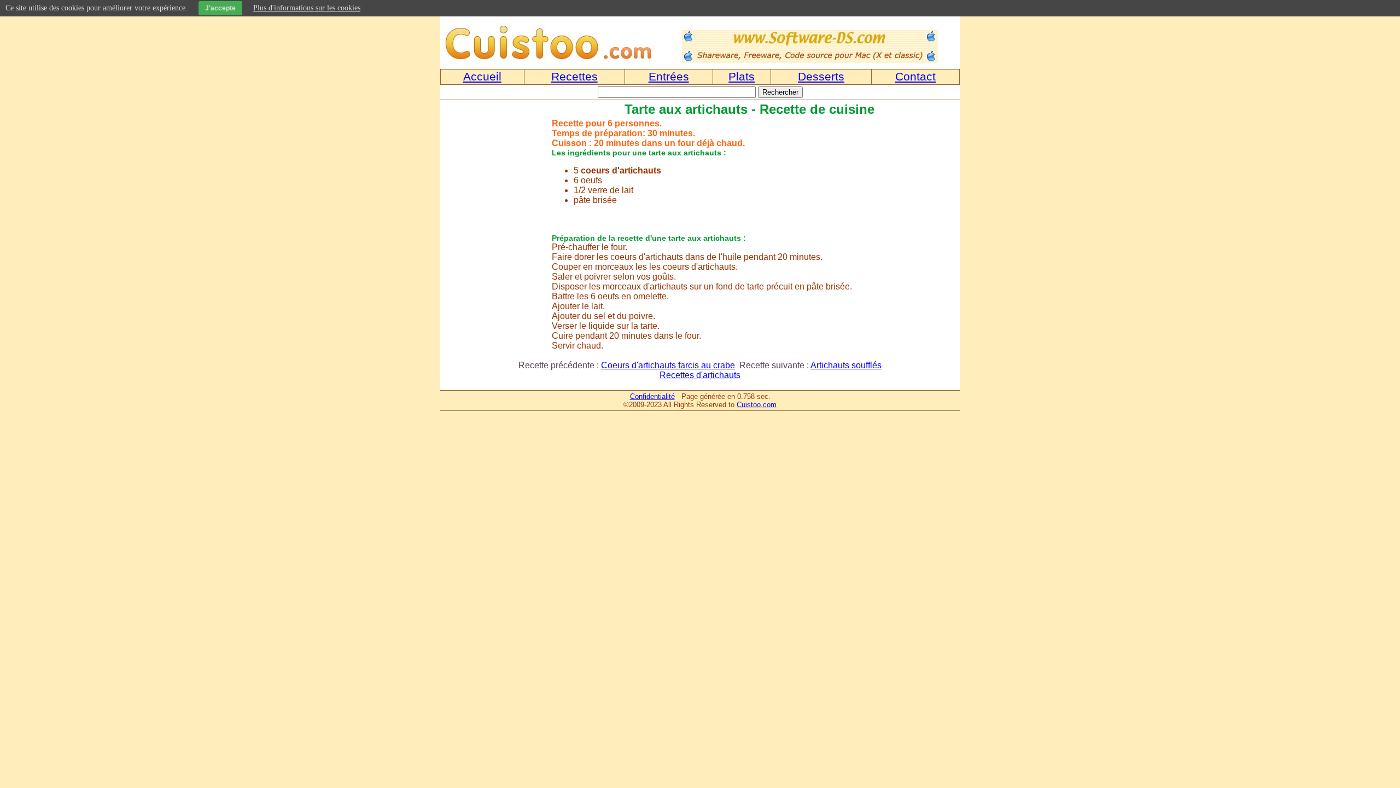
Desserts (821, 76)
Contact (915, 76)
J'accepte (220, 8)
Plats (741, 76)
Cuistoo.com (757, 405)
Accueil (482, 76)
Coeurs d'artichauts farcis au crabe (668, 365)
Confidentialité (652, 396)
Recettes (574, 76)
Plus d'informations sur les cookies (306, 8)
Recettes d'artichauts (700, 375)
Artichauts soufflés (846, 365)
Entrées (669, 76)
